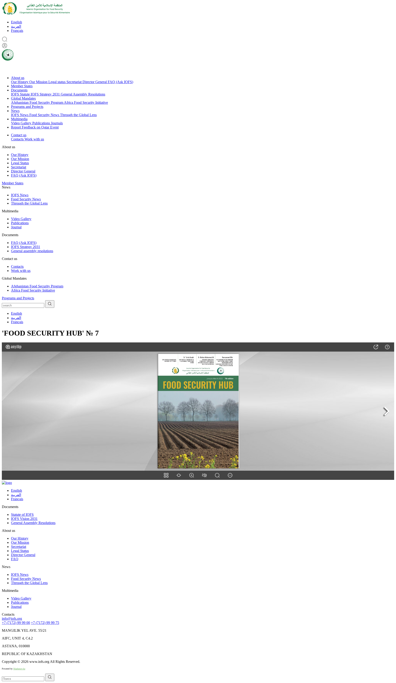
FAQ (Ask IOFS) (120, 82)
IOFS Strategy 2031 (46, 94)
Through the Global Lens (78, 115)
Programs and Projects (27, 107)
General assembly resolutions (32, 251)
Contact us (18, 135)
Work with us (34, 139)
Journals (57, 123)
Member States (22, 86)
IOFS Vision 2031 (24, 519)
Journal (16, 227)
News (15, 111)
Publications (41, 123)
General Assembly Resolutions (83, 94)
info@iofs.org (12, 618)
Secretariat (74, 82)
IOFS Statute (21, 94)
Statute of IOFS (22, 514)
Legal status (57, 82)
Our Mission (38, 82)
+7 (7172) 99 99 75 (45, 623)
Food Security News (44, 115)
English (16, 22)
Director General (95, 82)
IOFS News (20, 115)
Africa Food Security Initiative (86, 102)
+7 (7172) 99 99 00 (16, 623)
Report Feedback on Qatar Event (35, 127)
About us (17, 78)
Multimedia (19, 119)
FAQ (14, 559)
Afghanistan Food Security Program (37, 102)
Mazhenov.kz (19, 668)
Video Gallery (21, 123)
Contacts (18, 139)
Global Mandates (23, 98)
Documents (19, 90)
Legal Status (20, 163)
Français (17, 31)
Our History (20, 82)
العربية (16, 26)
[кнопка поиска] (49, 304)
